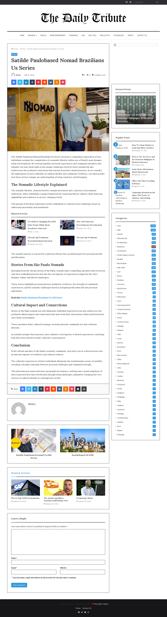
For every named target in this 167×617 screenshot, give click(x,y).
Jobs (119, 368)
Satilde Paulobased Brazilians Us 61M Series (41, 297)
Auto (119, 301)
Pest (119, 426)
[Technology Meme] (90, 487)
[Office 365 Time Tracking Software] (123, 184)
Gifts (119, 359)
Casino (120, 376)
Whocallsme (122, 313)
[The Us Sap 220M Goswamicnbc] (25, 487)
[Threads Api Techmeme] (67, 241)
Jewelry (120, 372)
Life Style (92, 35)
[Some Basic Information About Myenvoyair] (123, 173)
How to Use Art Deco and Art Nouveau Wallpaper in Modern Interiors (134, 118)
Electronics (122, 355)
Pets (119, 351)
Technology (119, 35)
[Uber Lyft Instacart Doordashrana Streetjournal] (67, 225)
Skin (119, 401)
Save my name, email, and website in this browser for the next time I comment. (45, 578)
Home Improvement (58, 35)
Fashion (120, 280)
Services (120, 284)
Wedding (121, 397)
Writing (120, 414)
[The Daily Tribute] (83, 18)
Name (14, 558)
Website (63, 568)
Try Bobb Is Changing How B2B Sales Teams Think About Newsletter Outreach (42, 225)
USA (119, 226)
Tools (119, 389)
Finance (120, 330)
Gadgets (120, 393)
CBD (119, 334)
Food (119, 318)
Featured (121, 384)
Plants (119, 430)
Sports (130, 35)
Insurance (73, 35)
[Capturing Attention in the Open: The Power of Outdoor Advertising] (123, 198)
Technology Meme (84, 498)
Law (83, 35)
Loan (119, 338)
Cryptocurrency (124, 309)
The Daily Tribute (101, 604)
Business (31, 35)
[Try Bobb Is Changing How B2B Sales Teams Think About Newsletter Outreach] (18, 225)
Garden (120, 422)
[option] (136, 110)
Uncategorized (123, 305)
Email (14, 568)
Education (121, 297)
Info (119, 230)
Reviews (120, 380)
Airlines (120, 405)
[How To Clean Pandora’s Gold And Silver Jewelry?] (123, 149)
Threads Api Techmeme (86, 237)
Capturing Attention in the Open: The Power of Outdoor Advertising (143, 195)
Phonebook (122, 238)
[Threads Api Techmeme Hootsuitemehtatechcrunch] (18, 241)
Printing (120, 435)
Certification (122, 418)
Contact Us (142, 35)
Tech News (121, 251)
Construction (123, 322)
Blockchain (121, 263)
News (119, 276)
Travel (120, 293)
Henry (18, 75)
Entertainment (123, 364)
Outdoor (121, 409)
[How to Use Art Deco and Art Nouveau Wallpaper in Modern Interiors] (123, 160)
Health (43, 35)
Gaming (120, 326)
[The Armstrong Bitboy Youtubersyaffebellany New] (58, 487)
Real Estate (105, 35)
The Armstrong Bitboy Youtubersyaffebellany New (56, 499)
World (22, 49)
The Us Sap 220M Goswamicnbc (25, 498)
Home (22, 35)
